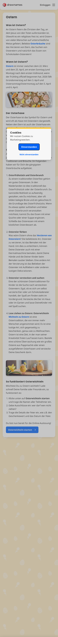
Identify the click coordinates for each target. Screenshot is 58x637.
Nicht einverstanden (29, 154)
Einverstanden (29, 146)
